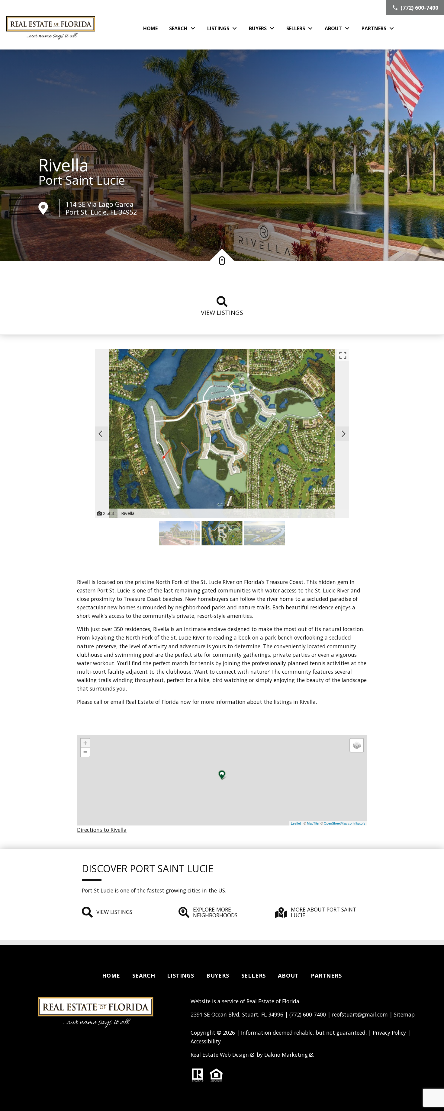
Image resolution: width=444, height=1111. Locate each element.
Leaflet (296, 823)
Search (143, 975)
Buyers (217, 975)
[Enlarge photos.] (343, 355)
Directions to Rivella (102, 829)
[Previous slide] (100, 433)
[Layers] (356, 745)
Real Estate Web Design (220, 1054)
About (288, 975)
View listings (222, 312)
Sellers (253, 975)
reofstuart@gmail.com (360, 1014)
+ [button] (85, 743)
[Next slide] (343, 433)
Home (150, 28)
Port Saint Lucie (81, 180)
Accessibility (206, 1041)
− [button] (85, 752)
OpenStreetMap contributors (344, 823)
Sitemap (404, 1014)
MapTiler (313, 823)
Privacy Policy (389, 1032)
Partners (326, 975)
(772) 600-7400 (307, 1014)
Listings (180, 975)
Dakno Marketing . (289, 1054)
